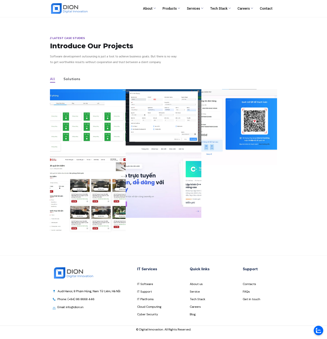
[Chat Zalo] (318, 330)
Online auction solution (86, 217)
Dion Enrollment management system (159, 124)
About (148, 8)
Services (193, 8)
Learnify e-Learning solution (157, 200)
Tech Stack (218, 8)
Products (170, 8)
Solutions (72, 79)
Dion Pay (219, 150)
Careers (243, 8)
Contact (266, 8)
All (52, 79)
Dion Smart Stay (77, 142)
